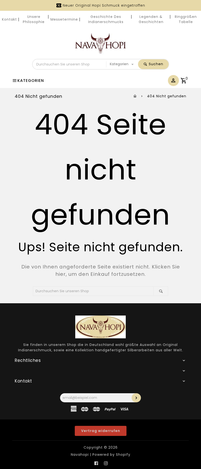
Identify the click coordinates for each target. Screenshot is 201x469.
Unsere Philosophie (34, 19)
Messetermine (64, 19)
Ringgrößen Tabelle (186, 19)
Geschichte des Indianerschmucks (106, 19)
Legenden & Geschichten (151, 19)
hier (60, 274)
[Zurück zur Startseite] (135, 96)
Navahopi (80, 454)
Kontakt (9, 19)
